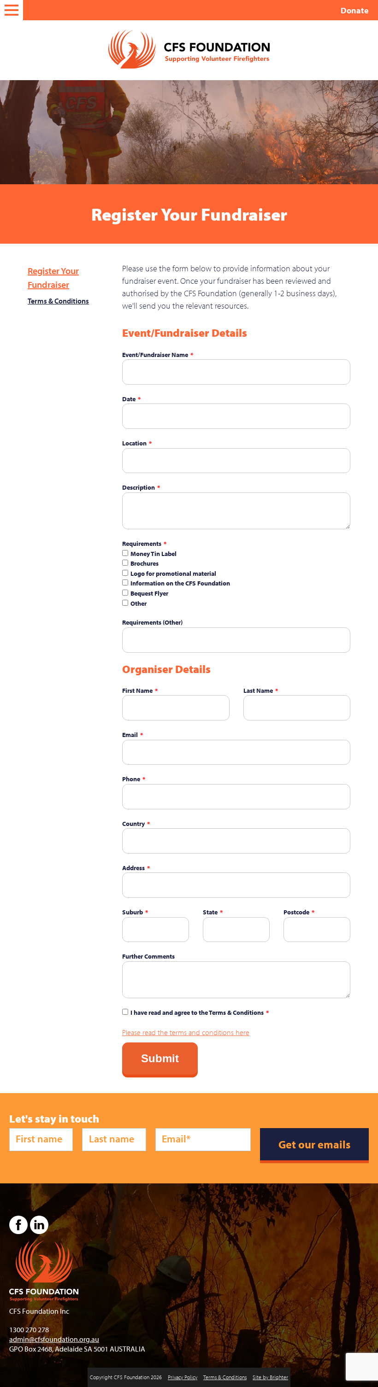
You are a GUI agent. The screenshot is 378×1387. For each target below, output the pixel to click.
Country (133, 823)
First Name (137, 690)
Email (130, 734)
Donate (355, 10)
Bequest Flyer (149, 593)
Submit (160, 1058)
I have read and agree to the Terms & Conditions (197, 1012)
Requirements (141, 543)
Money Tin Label (153, 553)
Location (134, 443)
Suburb (132, 911)
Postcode (296, 911)
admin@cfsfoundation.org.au (54, 1339)
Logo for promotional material (173, 573)
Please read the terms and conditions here (185, 1032)
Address (133, 867)
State (210, 911)
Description (138, 487)
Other (138, 603)
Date (129, 398)
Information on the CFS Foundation (180, 583)
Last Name (258, 690)
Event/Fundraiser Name (155, 354)
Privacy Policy (182, 1377)
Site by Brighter (270, 1377)
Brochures (144, 563)
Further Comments (148, 956)
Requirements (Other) (152, 622)
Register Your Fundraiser (53, 277)
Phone (131, 778)
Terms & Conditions (58, 300)
